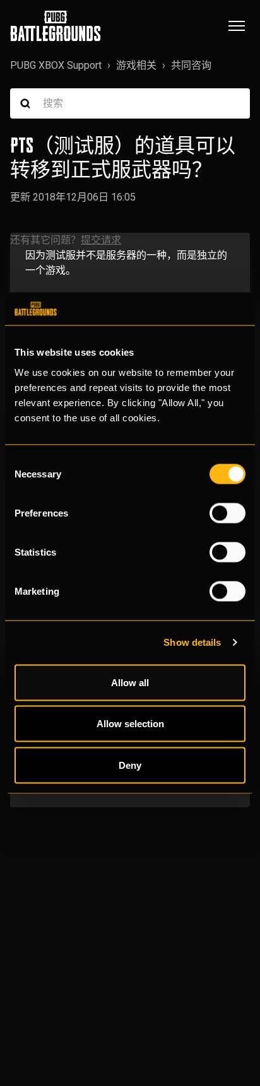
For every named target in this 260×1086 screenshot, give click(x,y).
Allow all (130, 682)
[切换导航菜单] (236, 26)
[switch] (227, 513)
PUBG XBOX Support (56, 65)
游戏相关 (136, 65)
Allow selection (130, 723)
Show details (192, 642)
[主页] (55, 26)
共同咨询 (191, 65)
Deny (130, 764)
